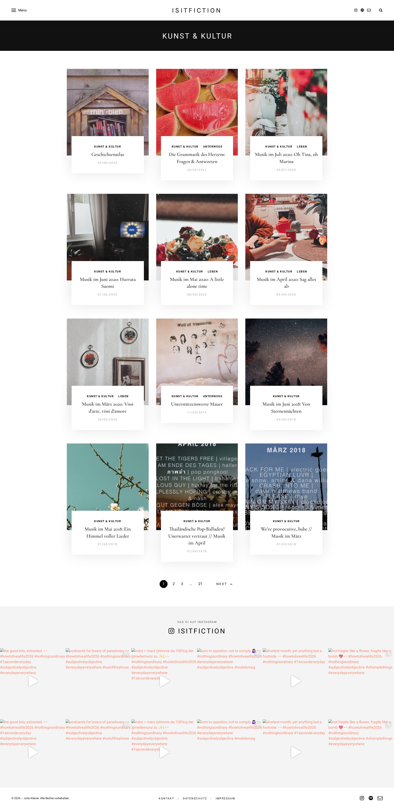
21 (200, 584)
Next (221, 584)
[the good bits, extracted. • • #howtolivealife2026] (33, 681)
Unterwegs (213, 147)
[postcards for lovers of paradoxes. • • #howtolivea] (98, 681)
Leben (302, 147)
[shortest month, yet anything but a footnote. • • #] (295, 681)
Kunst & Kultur (107, 147)
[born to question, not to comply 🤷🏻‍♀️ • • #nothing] (230, 681)
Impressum (225, 798)
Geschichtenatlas (107, 154)
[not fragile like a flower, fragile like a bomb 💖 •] (361, 681)
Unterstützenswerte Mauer (197, 404)
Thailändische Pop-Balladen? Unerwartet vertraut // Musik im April (197, 536)
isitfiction (197, 10)
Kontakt (166, 798)
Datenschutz (195, 798)
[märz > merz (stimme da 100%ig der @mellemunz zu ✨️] (164, 681)
